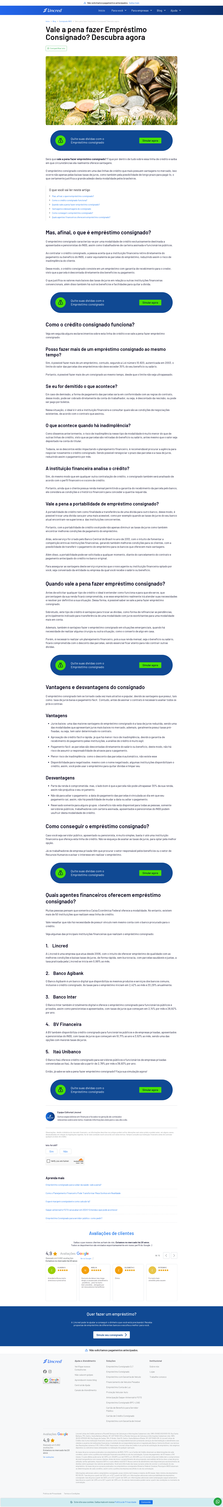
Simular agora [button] (150, 140)
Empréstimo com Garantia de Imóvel (123, 1421)
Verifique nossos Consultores (82, 1368)
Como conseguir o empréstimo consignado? (72, 213)
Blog (159, 10)
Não (65, 1151)
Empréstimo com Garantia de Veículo (123, 1376)
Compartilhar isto (57, 48)
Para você (117, 10)
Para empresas (140, 10)
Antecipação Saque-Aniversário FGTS (124, 1397)
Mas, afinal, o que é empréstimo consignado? (73, 196)
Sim (51, 1151)
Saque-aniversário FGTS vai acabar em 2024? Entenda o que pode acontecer (82, 1209)
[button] (125, 10)
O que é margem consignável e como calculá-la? (68, 1201)
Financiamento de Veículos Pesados (123, 1382)
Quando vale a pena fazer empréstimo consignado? (76, 204)
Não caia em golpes (84, 1374)
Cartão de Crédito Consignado (120, 1416)
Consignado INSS (65, 21)
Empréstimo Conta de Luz (118, 1387)
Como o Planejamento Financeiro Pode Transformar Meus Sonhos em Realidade (83, 1193)
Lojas (152, 1371)
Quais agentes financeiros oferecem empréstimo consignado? (81, 217)
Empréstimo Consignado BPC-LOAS (123, 1402)
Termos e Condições (72, 1493)
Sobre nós (154, 1366)
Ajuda (174, 10)
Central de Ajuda (82, 1385)
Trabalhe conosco (158, 1376)
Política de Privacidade (125, 1502)
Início (101, 10)
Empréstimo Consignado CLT (119, 1366)
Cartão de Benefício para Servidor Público (122, 1409)
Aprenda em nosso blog (86, 1380)
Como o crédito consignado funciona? (69, 200)
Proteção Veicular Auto (117, 1392)
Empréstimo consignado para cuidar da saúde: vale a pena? (73, 1184)
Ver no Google (85, 1258)
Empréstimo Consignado (117, 1371)
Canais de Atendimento (86, 1390)
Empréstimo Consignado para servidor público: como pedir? (74, 1218)
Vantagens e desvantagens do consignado (71, 208)
